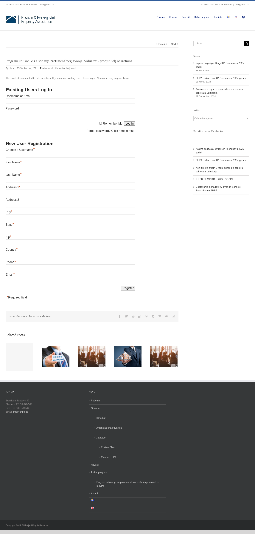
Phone (11, 262)
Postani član (107, 447)
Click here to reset (123, 130)
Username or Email (18, 96)
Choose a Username (20, 149)
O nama (95, 408)
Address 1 (13, 187)
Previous (162, 44)
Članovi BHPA (108, 457)
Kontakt (95, 493)
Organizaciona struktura (109, 427)
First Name (14, 162)
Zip (9, 237)
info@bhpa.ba (47, 4)
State (10, 224)
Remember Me (112, 123)
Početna (95, 400)
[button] (243, 17)
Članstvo (100, 437)
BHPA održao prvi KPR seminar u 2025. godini (221, 78)
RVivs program (99, 472)
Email (10, 274)
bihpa (12, 68)
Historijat (100, 418)
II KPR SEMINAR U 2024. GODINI (214, 179)
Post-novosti (46, 68)
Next (173, 44)
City (9, 212)
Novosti (95, 464)
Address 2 (12, 199)
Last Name (14, 174)
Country (12, 249)
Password (12, 108)
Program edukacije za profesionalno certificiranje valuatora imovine (127, 484)
